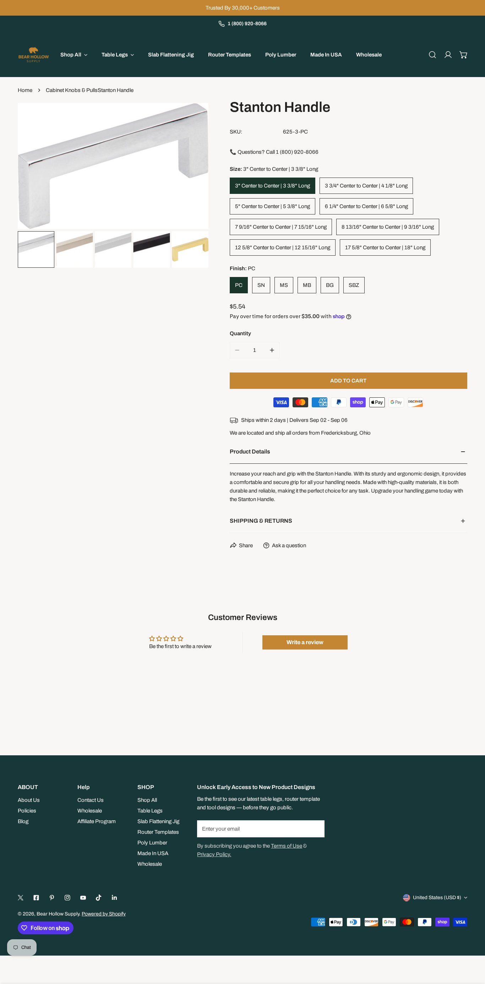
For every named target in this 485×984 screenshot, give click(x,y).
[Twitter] (20, 897)
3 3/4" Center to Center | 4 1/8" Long (366, 186)
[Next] (192, 167)
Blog (23, 821)
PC (239, 285)
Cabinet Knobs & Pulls (72, 90)
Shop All (147, 800)
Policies (27, 811)
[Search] (432, 54)
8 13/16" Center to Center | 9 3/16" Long (388, 227)
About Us (29, 800)
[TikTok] (99, 897)
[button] (464, 54)
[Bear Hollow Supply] (34, 55)
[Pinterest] (52, 897)
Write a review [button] (305, 642)
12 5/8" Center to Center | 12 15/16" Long (282, 247)
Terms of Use (286, 846)
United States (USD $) (437, 897)
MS (284, 285)
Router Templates (158, 832)
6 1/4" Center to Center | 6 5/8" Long (366, 206)
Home (25, 90)
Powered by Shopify (104, 914)
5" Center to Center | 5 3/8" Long (272, 206)
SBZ (354, 285)
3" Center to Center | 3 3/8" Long (272, 186)
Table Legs (150, 811)
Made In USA (152, 853)
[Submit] (315, 828)
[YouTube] (83, 897)
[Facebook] (36, 897)
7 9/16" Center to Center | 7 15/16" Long (281, 227)
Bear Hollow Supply (58, 914)
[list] (113, 166)
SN (261, 285)
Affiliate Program (96, 821)
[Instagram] (67, 897)
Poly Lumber (152, 843)
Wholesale (89, 811)
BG (330, 285)
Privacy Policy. (214, 854)
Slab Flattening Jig (158, 821)
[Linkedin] (114, 897)
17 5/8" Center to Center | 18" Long (385, 247)
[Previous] (34, 167)
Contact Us (90, 800)
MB (307, 285)
